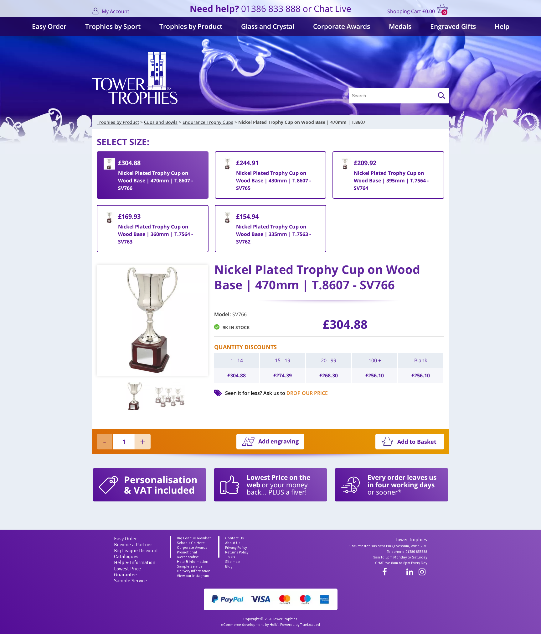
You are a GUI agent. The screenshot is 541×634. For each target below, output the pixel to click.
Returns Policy (236, 552)
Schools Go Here (191, 543)
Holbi (274, 624)
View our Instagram (193, 576)
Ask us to (295, 393)
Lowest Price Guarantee (127, 572)
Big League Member (194, 538)
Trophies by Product (190, 26)
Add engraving (278, 441)
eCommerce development (242, 624)
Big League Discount (136, 551)
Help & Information (134, 562)
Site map (232, 561)
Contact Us (234, 538)
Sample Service (130, 581)
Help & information (192, 561)
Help (502, 26)
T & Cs (230, 557)
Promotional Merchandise (188, 554)
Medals (400, 26)
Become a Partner (133, 545)
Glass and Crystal (267, 26)
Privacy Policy (236, 547)
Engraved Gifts (453, 26)
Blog (229, 566)
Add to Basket (416, 441)
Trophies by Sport (113, 26)
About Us (232, 543)
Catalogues (126, 556)
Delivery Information (193, 571)
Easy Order (49, 26)
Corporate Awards (341, 26)
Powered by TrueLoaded (300, 624)
